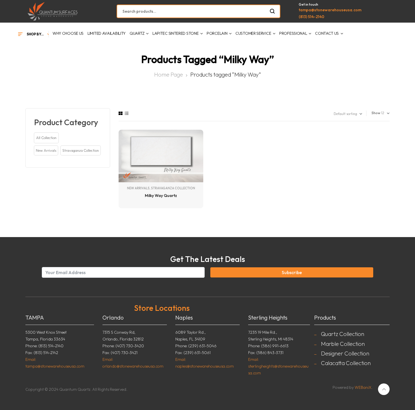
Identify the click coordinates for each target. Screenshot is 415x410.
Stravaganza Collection (173, 188)
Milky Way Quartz (161, 195)
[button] (46, 150)
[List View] (127, 113)
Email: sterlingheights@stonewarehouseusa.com (278, 366)
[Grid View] (120, 113)
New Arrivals (138, 188)
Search (272, 11)
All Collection (46, 137)
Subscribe (292, 272)
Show (376, 113)
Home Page (168, 74)
